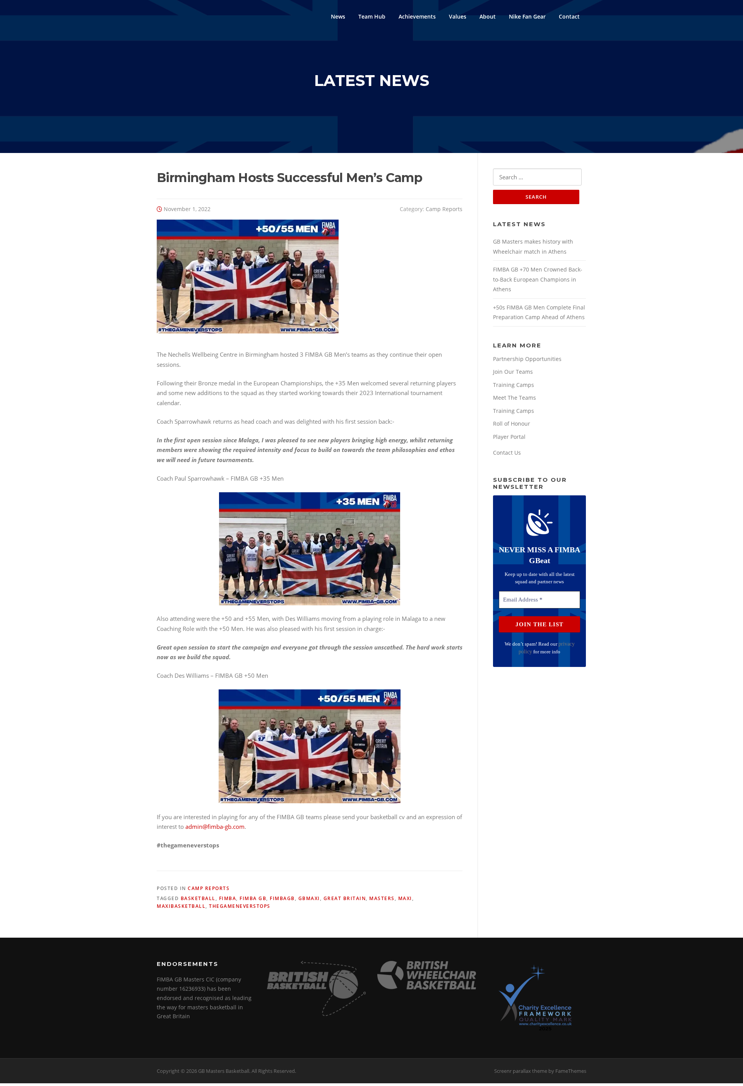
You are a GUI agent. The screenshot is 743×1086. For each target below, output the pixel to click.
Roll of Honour (511, 423)
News (338, 16)
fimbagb (282, 898)
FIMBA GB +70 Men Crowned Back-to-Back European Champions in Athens (537, 279)
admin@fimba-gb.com (215, 826)
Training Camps (513, 384)
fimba (227, 898)
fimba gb (253, 898)
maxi (405, 898)
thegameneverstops (239, 906)
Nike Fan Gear (527, 16)
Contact (569, 16)
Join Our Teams (513, 371)
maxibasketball (181, 906)
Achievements (417, 16)
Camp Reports (444, 209)
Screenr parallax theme (520, 1070)
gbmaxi (309, 898)
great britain (345, 898)
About (487, 16)
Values (457, 16)
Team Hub (371, 16)
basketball (198, 898)
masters (382, 898)
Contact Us (507, 452)
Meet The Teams (514, 397)
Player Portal (509, 436)
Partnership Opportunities (527, 359)
